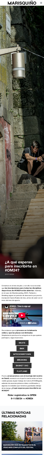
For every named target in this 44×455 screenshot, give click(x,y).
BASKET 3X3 (22, 365)
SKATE (22, 343)
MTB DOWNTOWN (22, 354)
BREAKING (22, 360)
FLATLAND (22, 371)
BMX (22, 348)
